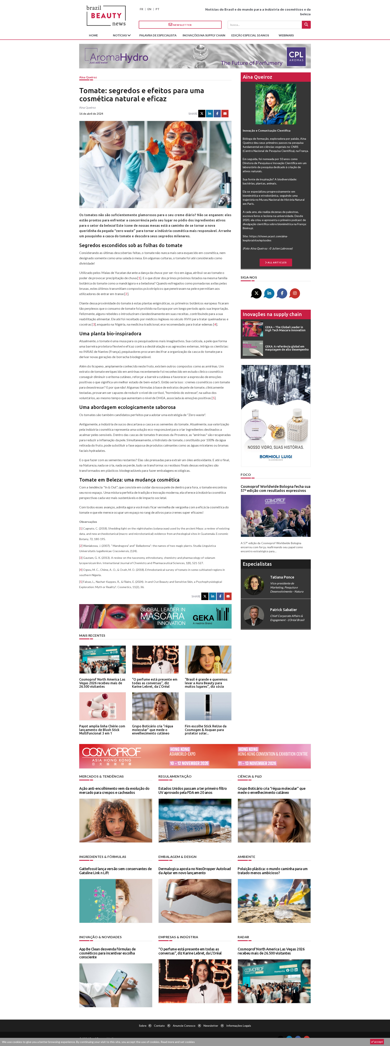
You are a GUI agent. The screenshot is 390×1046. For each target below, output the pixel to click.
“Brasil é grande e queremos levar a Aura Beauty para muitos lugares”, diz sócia (206, 683)
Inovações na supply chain (204, 35)
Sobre (142, 1025)
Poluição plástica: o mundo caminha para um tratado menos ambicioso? (273, 871)
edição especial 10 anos (250, 35)
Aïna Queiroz (88, 77)
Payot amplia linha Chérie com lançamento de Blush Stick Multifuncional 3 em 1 (102, 729)
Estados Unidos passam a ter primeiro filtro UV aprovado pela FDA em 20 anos (192, 790)
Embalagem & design (177, 857)
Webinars (286, 35)
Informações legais (238, 1025)
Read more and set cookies (178, 1042)
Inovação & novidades (100, 937)
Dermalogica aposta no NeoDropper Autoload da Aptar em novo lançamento (194, 871)
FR (141, 9)
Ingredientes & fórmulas (102, 857)
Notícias (120, 35)
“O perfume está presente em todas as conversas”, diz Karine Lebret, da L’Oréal (154, 683)
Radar (243, 937)
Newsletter (182, 24)
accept (378, 1041)
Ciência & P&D (250, 776)
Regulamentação (175, 776)
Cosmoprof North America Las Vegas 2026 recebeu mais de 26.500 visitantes (102, 683)
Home (93, 35)
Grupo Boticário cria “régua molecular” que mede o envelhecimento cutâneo (152, 729)
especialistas (257, 564)
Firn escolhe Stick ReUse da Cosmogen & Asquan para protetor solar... (205, 729)
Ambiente (246, 857)
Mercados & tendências (101, 776)
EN (149, 9)
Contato (159, 1025)
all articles (277, 262)
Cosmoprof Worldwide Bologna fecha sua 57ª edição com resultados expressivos (275, 488)
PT (157, 9)
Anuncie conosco (184, 1025)
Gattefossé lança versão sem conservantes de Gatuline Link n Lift (115, 871)
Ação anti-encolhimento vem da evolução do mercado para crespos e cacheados (114, 790)
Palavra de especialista (158, 35)
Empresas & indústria (178, 937)
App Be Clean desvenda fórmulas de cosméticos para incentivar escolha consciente (107, 953)
